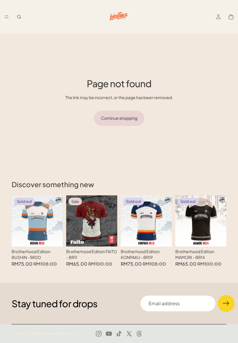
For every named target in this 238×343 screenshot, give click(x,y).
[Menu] (6, 17)
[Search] (19, 16)
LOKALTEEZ (34, 333)
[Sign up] (226, 303)
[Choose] (108, 237)
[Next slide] (56, 221)
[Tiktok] (119, 333)
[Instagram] (98, 333)
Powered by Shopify (61, 333)
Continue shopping (119, 118)
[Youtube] (108, 333)
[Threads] (139, 333)
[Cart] (231, 16)
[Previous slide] (18, 221)
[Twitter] (129, 333)
